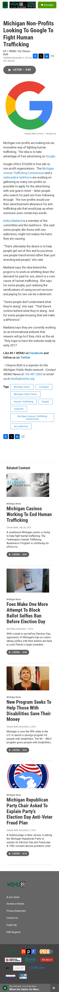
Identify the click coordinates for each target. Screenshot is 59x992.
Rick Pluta (11, 629)
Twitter (25, 357)
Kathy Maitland (12, 220)
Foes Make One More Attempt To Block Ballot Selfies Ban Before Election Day (27, 612)
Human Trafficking (23, 401)
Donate (48, 4)
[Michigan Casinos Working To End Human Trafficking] (28, 485)
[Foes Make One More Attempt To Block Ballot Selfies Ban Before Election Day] (28, 581)
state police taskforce (17, 177)
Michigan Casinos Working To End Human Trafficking (29, 514)
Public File (12, 925)
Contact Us (12, 918)
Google (50, 156)
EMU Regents (13, 932)
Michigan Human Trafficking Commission (32, 417)
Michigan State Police (25, 394)
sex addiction (21, 426)
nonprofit (19, 409)
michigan (44, 387)
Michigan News (22, 387)
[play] (5, 988)
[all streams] (54, 988)
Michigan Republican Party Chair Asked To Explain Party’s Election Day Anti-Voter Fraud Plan (29, 811)
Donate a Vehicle (15, 904)
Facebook (36, 353)
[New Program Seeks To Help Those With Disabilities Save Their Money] (28, 678)
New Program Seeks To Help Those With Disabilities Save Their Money (29, 710)
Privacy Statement (16, 911)
